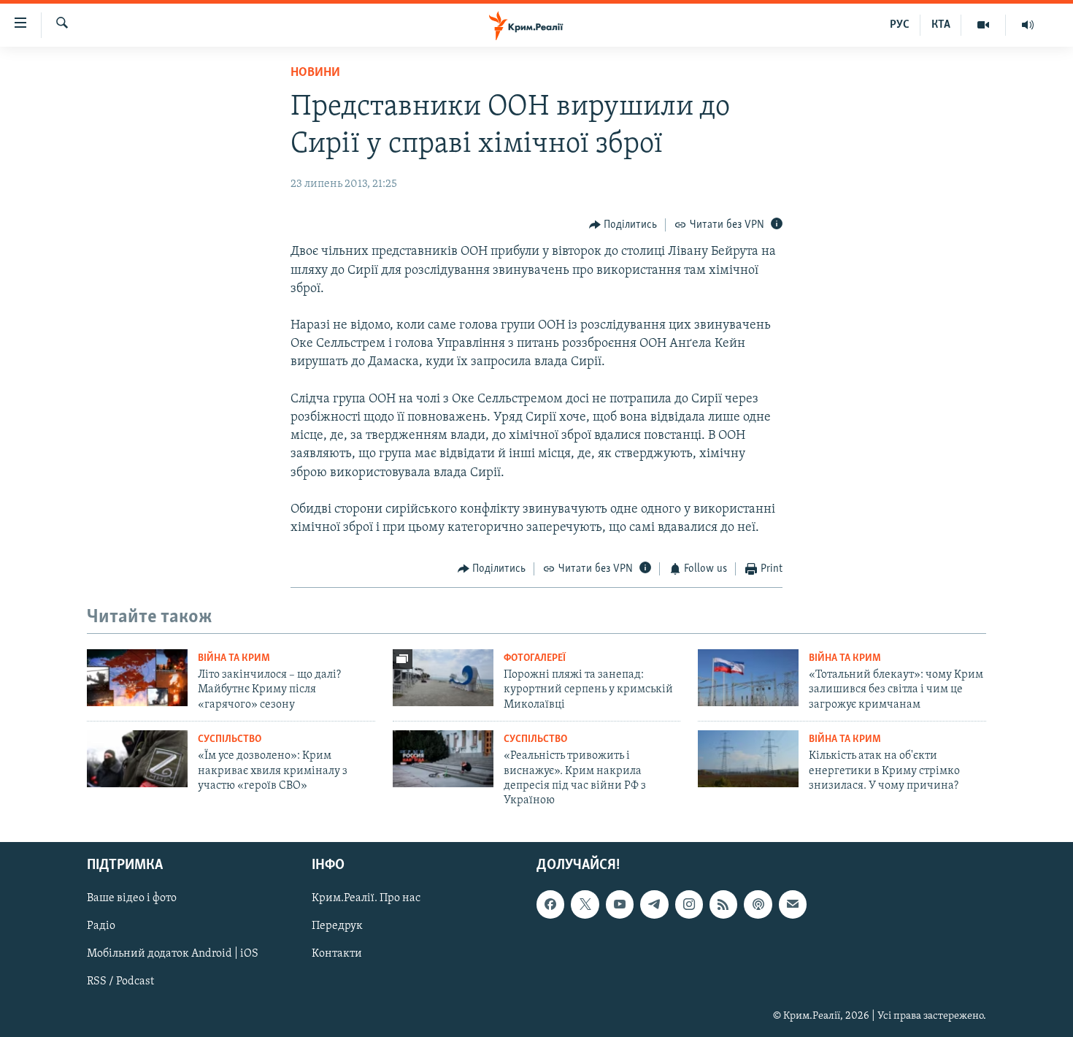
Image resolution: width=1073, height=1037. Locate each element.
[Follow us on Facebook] (550, 904)
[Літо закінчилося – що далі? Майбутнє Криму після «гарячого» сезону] (137, 677)
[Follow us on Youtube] (620, 904)
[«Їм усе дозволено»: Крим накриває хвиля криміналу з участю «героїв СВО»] (137, 758)
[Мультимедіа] (983, 25)
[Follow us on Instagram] (689, 904)
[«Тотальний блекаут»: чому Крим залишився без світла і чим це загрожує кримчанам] (748, 677)
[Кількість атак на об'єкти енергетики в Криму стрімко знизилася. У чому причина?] (748, 758)
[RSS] (723, 904)
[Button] (623, 224)
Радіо (101, 926)
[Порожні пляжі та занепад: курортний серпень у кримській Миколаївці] (443, 677)
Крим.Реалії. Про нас (366, 898)
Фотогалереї (535, 658)
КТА (940, 25)
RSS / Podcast (120, 981)
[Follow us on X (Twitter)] (585, 904)
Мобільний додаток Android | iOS (172, 954)
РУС (899, 25)
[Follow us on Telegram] (654, 904)
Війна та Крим (234, 658)
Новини (315, 73)
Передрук (337, 926)
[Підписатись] (793, 904)
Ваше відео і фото (132, 898)
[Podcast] (758, 904)
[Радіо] (1028, 25)
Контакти (337, 954)
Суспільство (229, 739)
